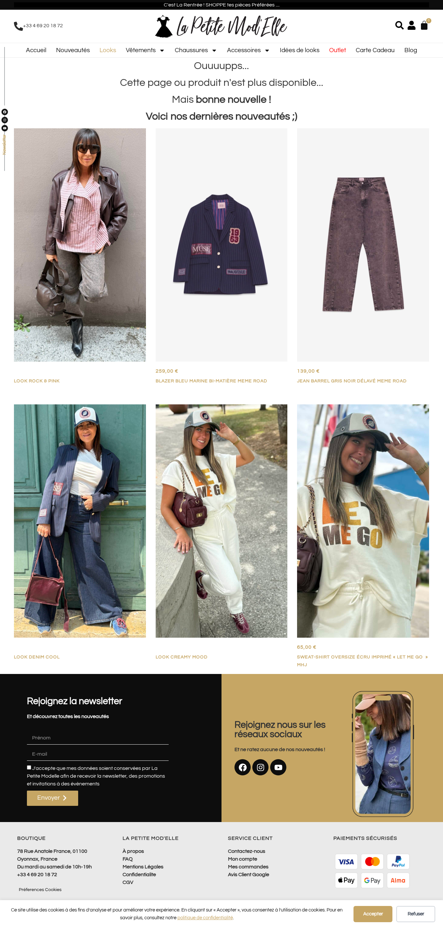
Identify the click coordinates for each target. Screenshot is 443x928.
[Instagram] (260, 767)
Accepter (373, 913)
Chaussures (191, 50)
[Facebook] (242, 767)
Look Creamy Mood (182, 657)
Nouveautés (73, 50)
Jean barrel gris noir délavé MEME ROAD (352, 380)
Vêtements (141, 50)
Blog (410, 50)
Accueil (36, 50)
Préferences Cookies (40, 889)
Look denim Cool (37, 657)
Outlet (337, 50)
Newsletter (4, 145)
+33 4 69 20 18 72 (43, 25)
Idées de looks (299, 50)
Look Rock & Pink (37, 380)
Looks (108, 50)
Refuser (416, 913)
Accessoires (244, 50)
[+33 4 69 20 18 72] (18, 26)
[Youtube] (278, 767)
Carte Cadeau (375, 50)
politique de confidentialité (205, 917)
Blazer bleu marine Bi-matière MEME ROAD (211, 380)
